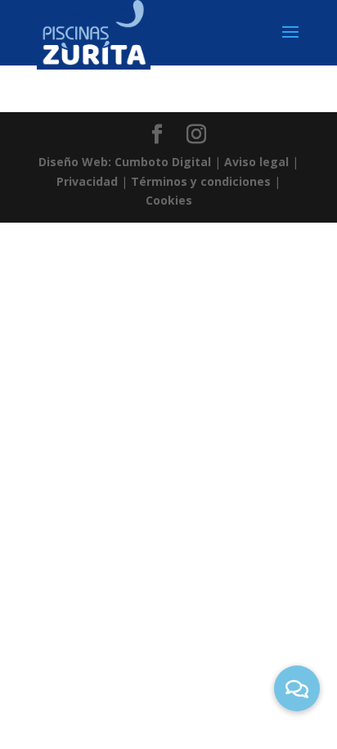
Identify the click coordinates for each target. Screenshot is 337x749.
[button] (297, 688)
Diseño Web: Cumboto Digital (124, 161)
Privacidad (87, 181)
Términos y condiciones (201, 181)
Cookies (169, 200)
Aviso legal (256, 161)
